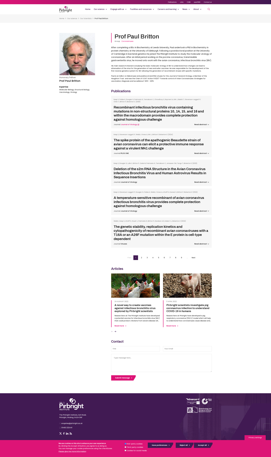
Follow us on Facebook (64, 433)
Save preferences (159, 445)
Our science (99, 9)
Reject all (184, 445)
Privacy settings (255, 437)
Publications (172, 2)
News (185, 9)
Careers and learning (167, 9)
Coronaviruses (127, 41)
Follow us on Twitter (60, 433)
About (196, 9)
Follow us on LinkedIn (67, 433)
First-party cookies (134, 444)
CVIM (188, 2)
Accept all (202, 445)
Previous (112, 331)
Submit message (122, 378)
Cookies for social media (137, 450)
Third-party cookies (135, 447)
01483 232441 (66, 427)
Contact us (208, 2)
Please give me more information (72, 451)
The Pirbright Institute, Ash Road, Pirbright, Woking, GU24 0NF (72, 416)
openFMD (197, 2)
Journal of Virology (129, 124)
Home (87, 9)
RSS (71, 433)
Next (115, 331)
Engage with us (117, 9)
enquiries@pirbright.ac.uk (71, 423)
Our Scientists (86, 18)
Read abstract (200, 124)
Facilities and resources (141, 9)
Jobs (181, 2)
